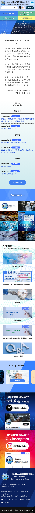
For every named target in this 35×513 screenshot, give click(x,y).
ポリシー (6, 502)
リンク (5, 499)
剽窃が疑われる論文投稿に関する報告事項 (14, 142)
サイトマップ (15, 499)
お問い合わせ (26, 499)
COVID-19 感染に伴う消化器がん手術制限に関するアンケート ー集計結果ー (17, 151)
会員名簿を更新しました (8, 128)
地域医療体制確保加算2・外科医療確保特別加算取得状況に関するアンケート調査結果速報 (17, 120)
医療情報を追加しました (8, 166)
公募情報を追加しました (8, 174)
